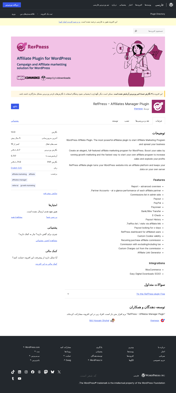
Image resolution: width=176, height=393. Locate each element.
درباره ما (161, 347)
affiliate (32, 174)
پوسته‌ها (130, 351)
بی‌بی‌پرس (34, 356)
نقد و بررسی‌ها (142, 120)
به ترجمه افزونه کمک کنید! (69, 22)
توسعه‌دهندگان (96, 356)
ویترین (131, 347)
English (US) (16, 168)
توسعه (115, 120)
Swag (67, 360)
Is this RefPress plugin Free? (150, 294)
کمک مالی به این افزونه (46, 263)
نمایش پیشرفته (50, 193)
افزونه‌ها (130, 356)
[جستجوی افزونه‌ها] (136, 31)
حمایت (67, 356)
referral (15, 185)
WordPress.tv (95, 360)
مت (37, 351)
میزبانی (162, 356)
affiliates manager (19, 180)
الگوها (131, 360)
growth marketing (27, 185)
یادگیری (99, 347)
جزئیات (159, 120)
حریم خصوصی (159, 360)
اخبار (163, 351)
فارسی (136, 376)
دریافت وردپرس (11, 5)
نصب (126, 120)
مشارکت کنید (65, 347)
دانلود (15, 106)
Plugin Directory (157, 14)
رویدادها (68, 351)
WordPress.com (31, 347)
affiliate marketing (19, 174)
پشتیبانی (15, 120)
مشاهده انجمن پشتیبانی (46, 240)
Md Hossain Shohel (99, 320)
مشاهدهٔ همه (16, 217)
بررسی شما (51, 217)
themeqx (138, 108)
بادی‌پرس (35, 360)
